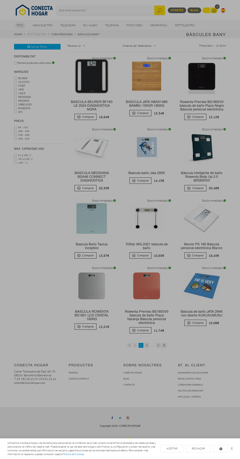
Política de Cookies (73, 454)
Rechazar (198, 448)
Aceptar (171, 448)
